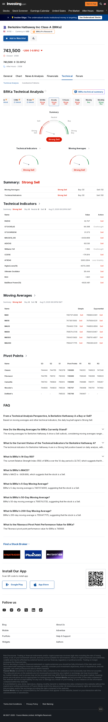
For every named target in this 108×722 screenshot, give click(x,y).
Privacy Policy (32, 704)
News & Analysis (34, 76)
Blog (4, 624)
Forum (79, 76)
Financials (52, 76)
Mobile (5, 630)
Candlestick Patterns (30, 83)
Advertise (60, 630)
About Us (60, 624)
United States (59, 11)
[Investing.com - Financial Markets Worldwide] (16, 4)
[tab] (17, 102)
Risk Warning (48, 704)
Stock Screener (20, 11)
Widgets (6, 642)
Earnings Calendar (40, 11)
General (7, 76)
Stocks (6, 11)
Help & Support (63, 636)
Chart (19, 76)
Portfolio (6, 636)
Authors (59, 642)
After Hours (88, 11)
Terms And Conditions (12, 704)
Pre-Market (73, 11)
